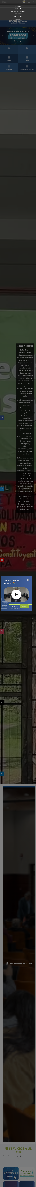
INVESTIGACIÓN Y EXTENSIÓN (18, 11)
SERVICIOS (18, 19)
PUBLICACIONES (18, 16)
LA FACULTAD (18, 6)
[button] (16, 594)
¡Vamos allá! (24, 606)
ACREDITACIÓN (18, 14)
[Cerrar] (28, 580)
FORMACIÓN (18, 9)
